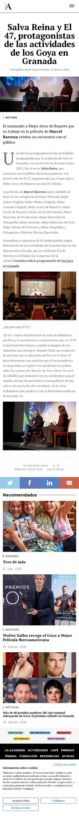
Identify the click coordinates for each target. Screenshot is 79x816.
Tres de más (14, 561)
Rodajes (12, 556)
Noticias (11, 117)
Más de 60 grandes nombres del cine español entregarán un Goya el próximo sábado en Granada (38, 714)
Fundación (28, 756)
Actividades (38, 750)
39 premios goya (35, 465)
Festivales (56, 738)
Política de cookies (64, 764)
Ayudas (68, 756)
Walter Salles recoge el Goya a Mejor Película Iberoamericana (37, 637)
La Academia (15, 750)
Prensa (11, 756)
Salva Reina (56, 469)
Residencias (49, 756)
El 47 (56, 465)
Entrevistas (39, 732)
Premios (67, 750)
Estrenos (21, 738)
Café (54, 750)
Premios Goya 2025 (29, 469)
